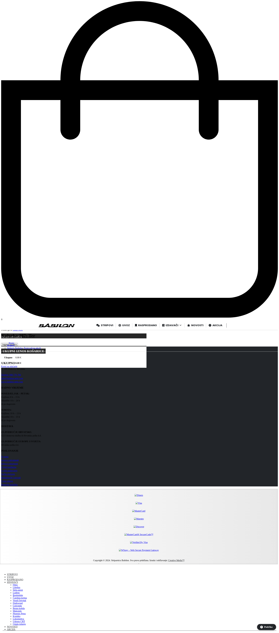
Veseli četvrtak (19, 600)
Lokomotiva (18, 619)
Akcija (11, 629)
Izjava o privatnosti (10, 460)
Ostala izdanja (19, 624)
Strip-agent (18, 590)
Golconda (17, 605)
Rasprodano (15, 579)
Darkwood (18, 603)
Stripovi (12, 574)
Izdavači (12, 582)
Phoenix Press (19, 613)
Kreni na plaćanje (9, 366)
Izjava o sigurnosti (9, 463)
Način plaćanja (8, 474)
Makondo (17, 611)
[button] (3, 569)
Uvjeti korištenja (8, 467)
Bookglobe (18, 595)
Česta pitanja (7, 481)
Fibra (15, 585)
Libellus (16, 587)
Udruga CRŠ (19, 621)
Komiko (16, 616)
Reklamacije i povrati (11, 477)
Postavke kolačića (9, 484)
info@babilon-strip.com (12, 378)
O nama (4, 456)
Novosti (12, 626)
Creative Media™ (176, 560)
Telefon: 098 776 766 (11, 375)
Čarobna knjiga (20, 598)
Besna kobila (19, 608)
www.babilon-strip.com (12, 382)
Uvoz (10, 577)
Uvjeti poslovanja (9, 470)
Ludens (16, 592)
